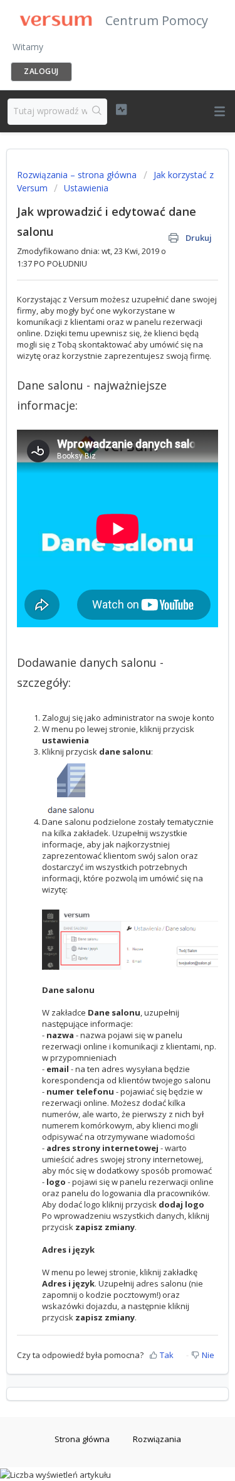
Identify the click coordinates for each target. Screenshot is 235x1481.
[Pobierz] (95, 748)
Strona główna (82, 1439)
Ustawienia (86, 188)
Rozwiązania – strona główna (78, 175)
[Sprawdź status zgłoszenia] (121, 110)
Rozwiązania (157, 1439)
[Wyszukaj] (97, 111)
